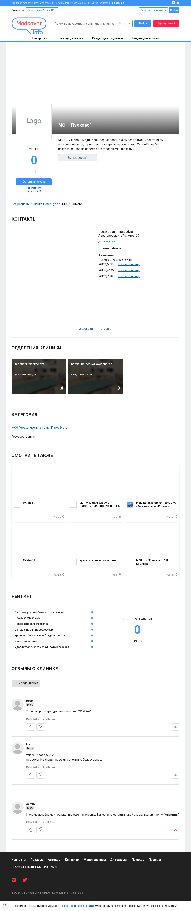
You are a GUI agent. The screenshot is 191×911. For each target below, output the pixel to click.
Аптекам (54, 859)
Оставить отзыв (34, 181)
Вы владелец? (77, 157)
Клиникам (72, 859)
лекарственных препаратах (77, 905)
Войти (174, 10)
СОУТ (54, 866)
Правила (155, 859)
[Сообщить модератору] (175, 727)
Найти (143, 23)
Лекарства (39, 38)
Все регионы (20, 204)
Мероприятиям (95, 859)
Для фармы (118, 859)
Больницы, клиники (69, 38)
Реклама (37, 859)
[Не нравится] (40, 727)
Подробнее (117, 3)
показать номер (129, 264)
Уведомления (28, 683)
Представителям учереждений (34, 190)
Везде (123, 23)
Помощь (138, 859)
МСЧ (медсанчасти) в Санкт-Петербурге (39, 427)
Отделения (86, 329)
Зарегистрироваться (153, 10)
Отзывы (106, 329)
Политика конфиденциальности (30, 866)
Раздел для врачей (145, 38)
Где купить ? (166, 23)
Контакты (19, 859)
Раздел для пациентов (108, 38)
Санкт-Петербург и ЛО (41, 10)
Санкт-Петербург (46, 204)
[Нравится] (30, 727)
